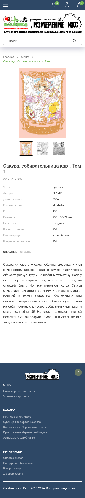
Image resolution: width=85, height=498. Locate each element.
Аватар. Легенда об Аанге (19, 437)
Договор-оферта (13, 473)
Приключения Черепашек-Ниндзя (25, 432)
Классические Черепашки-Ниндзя (25, 427)
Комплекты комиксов (17, 416)
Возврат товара (12, 468)
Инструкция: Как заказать (19, 463)
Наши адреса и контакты (19, 391)
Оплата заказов (13, 458)
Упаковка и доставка (16, 396)
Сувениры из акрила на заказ (22, 422)
